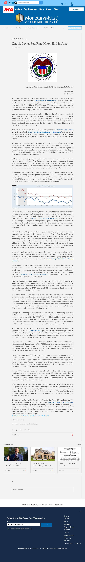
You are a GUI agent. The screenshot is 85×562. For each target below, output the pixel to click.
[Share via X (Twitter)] (17, 430)
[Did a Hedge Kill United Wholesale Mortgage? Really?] (43, 454)
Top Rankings (69, 527)
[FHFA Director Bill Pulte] (16, 454)
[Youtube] (15, 2)
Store (66, 532)
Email (9, 521)
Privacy (67, 541)
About (66, 519)
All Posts (6, 28)
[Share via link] (25, 430)
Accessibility (69, 535)
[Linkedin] (12, 2)
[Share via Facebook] (12, 430)
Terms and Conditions (72, 543)
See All (80, 444)
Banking (18, 28)
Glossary (67, 538)
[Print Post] (29, 430)
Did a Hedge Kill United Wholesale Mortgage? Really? (42, 465)
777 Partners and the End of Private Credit (68, 465)
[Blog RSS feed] (5, 3)
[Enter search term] (41, 2)
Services (67, 530)
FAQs (66, 521)
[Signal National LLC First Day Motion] (70, 454)
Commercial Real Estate (31, 28)
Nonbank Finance (32, 424)
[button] (71, 4)
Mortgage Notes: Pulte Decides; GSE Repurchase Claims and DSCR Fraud (15, 465)
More (52, 28)
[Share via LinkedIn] (21, 430)
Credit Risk (45, 28)
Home (66, 516)
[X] (9, 2)
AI (12, 28)
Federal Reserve (17, 420)
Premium (67, 524)
